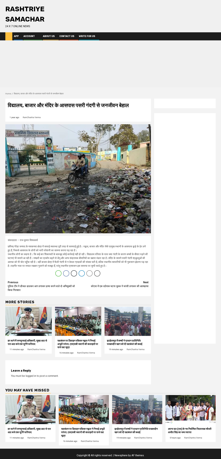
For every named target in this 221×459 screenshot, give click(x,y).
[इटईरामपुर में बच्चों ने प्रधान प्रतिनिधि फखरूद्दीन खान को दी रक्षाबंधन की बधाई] (128, 321)
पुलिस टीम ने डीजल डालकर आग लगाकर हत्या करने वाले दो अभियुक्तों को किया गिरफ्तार (41, 286)
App (16, 36)
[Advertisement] (110, 64)
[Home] (8, 36)
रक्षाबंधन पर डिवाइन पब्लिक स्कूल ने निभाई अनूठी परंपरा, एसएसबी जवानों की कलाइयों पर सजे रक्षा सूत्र (77, 344)
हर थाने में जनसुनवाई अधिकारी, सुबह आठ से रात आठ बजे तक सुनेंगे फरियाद (27, 342)
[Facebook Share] (66, 273)
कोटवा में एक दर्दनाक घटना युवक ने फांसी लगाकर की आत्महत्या (120, 284)
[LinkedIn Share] (82, 273)
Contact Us (66, 36)
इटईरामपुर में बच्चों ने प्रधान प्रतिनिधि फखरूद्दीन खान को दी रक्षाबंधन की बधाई (124, 342)
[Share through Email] (89, 273)
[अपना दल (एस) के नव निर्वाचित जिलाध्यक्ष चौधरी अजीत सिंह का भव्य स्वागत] (191, 409)
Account (29, 36)
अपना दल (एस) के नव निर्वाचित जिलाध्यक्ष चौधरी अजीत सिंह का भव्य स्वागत (189, 430)
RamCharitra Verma (32, 117)
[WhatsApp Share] (58, 273)
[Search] (213, 36)
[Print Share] (97, 273)
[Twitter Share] (74, 273)
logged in (31, 375)
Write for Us (87, 36)
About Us (49, 36)
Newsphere (120, 455)
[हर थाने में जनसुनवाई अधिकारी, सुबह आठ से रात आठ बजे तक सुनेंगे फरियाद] (28, 321)
